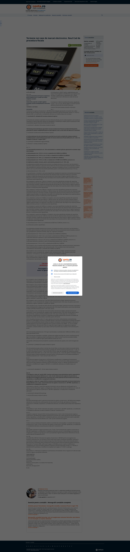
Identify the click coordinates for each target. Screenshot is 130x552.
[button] (65, 277)
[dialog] (65, 276)
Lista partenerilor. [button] (66, 283)
